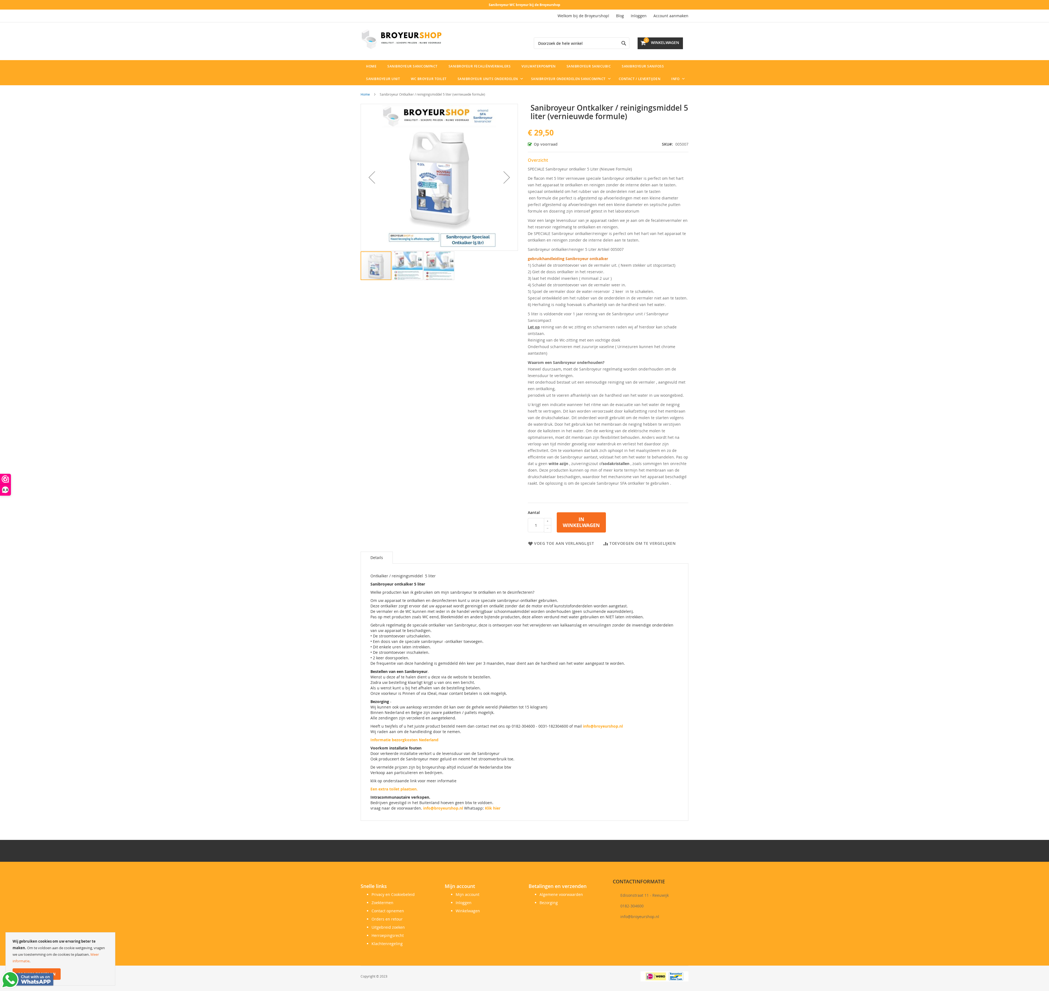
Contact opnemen (388, 910)
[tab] (377, 558)
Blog (620, 15)
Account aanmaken (670, 15)
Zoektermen (382, 902)
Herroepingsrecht (388, 935)
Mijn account (467, 894)
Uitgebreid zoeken (388, 927)
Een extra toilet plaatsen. (394, 789)
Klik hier (492, 808)
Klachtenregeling (387, 943)
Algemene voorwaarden (561, 894)
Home (365, 94)
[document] (60, 959)
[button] (372, 177)
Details (376, 557)
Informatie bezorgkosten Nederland (404, 739)
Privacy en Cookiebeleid (393, 894)
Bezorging (549, 902)
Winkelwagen (468, 910)
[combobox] (581, 43)
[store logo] (402, 39)
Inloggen (639, 15)
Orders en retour (387, 919)
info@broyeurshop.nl (603, 726)
